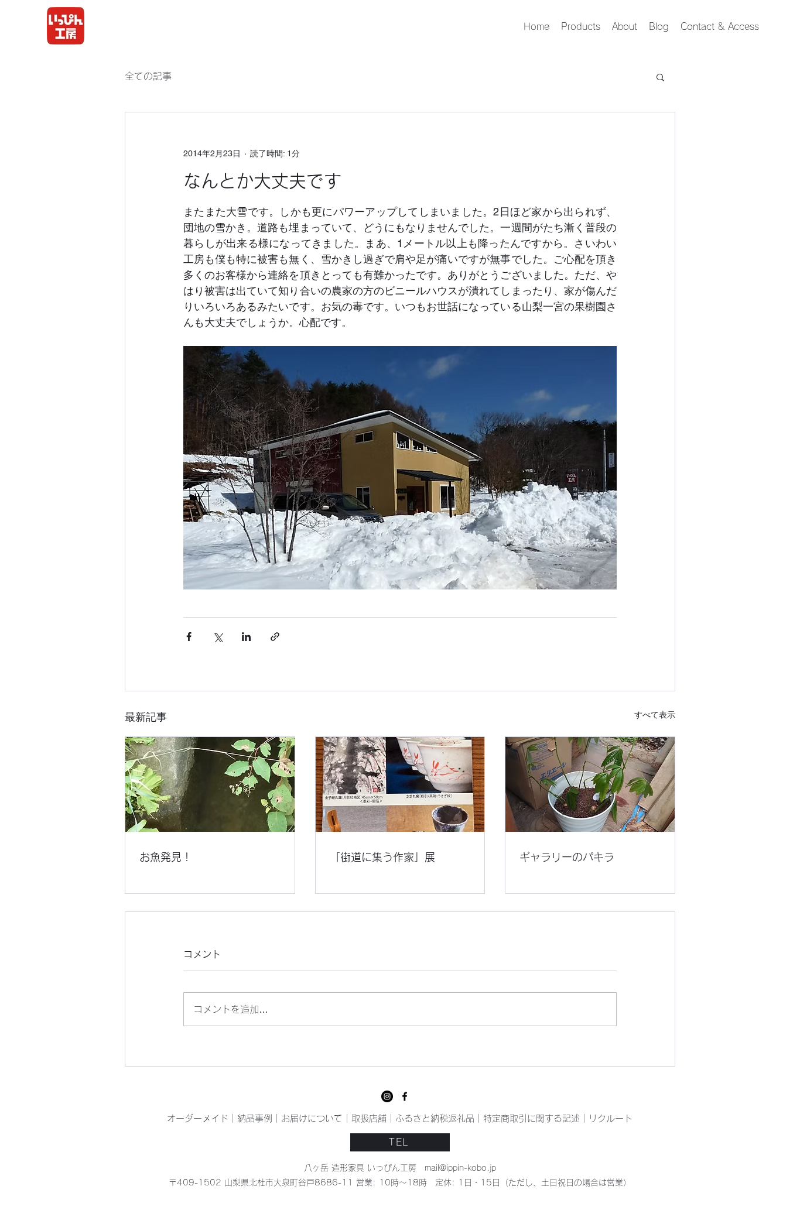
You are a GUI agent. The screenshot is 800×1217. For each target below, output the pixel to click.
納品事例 (254, 1118)
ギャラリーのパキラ (566, 857)
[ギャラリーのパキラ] (590, 784)
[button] (660, 76)
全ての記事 (148, 76)
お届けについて (312, 1118)
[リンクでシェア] (275, 636)
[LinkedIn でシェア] (246, 636)
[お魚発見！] (210, 784)
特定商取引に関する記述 (531, 1118)
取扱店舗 (369, 1118)
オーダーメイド (197, 1118)
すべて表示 (654, 714)
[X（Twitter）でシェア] (217, 636)
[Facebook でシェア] (188, 636)
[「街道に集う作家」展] (400, 784)
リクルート (611, 1118)
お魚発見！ (165, 857)
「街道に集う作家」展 (382, 857)
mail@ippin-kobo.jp (460, 1168)
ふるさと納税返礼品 (434, 1118)
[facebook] (387, 1096)
